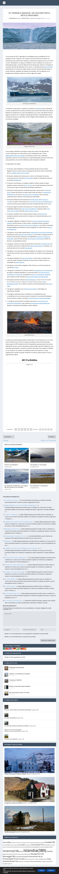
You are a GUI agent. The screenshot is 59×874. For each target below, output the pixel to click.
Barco (12, 842)
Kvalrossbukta (20, 262)
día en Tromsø (27, 185)
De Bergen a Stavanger (38, 465)
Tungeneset (46, 192)
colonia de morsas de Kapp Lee (30, 225)
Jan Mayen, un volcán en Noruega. (15, 572)
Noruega (37, 18)
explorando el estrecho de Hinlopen (42, 232)
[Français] (12, 648)
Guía (42, 847)
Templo (27, 861)
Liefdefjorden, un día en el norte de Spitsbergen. (19, 522)
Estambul (28, 845)
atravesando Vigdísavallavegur (40, 303)
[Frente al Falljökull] (16, 455)
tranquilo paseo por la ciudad (20, 173)
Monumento (20, 854)
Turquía (43, 861)
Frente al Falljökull (11, 465)
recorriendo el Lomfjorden (35, 239)
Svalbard (21, 861)
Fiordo (46, 845)
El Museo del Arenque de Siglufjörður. (16, 557)
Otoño (18, 856)
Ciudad (50, 842)
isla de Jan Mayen (27, 258)
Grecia (27, 847)
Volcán (9, 863)
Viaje (5, 863)
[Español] (25, 648)
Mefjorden (11, 194)
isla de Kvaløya (28, 178)
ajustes (6, 872)
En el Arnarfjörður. (10, 579)
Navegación (37, 854)
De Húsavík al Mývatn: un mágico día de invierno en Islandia (16, 486)
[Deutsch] (14, 648)
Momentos (12, 854)
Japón (5, 854)
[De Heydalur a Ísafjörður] (42, 476)
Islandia (32, 18)
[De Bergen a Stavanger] (42, 455)
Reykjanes (43, 859)
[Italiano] (20, 648)
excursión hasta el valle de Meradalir (39, 298)
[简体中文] (7, 648)
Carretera (18, 842)
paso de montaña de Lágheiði (41, 274)
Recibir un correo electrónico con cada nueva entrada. (20, 636)
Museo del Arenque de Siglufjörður (37, 277)
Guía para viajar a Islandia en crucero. (15, 536)
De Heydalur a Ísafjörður (39, 486)
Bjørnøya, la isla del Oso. (12, 529)
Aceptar (41, 870)
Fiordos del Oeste (12, 847)
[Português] (22, 648)
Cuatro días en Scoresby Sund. (13, 600)
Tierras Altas (35, 861)
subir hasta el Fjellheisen (29, 209)
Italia (49, 851)
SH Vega (15, 267)
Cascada (41, 842)
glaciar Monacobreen (36, 246)
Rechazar (51, 870)
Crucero (6, 845)
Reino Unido (36, 859)
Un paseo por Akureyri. (11, 500)
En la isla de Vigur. (10, 586)
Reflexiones (28, 859)
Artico (6, 842)
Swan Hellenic (48, 67)
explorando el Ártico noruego (15, 155)
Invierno (11, 851)
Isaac (18, 18)
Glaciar (21, 847)
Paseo (25, 856)
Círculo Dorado (14, 845)
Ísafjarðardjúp (30, 280)
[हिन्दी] (17, 648)
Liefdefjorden (45, 244)
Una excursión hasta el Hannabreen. (15, 565)
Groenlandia (34, 847)
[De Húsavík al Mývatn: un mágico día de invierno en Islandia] (16, 476)
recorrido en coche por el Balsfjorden (40, 202)
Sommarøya (34, 199)
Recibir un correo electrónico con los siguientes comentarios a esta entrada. (26, 633)
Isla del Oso (43, 214)
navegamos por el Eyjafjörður (43, 270)
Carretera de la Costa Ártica (29, 842)
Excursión (37, 844)
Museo (27, 854)
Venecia (49, 861)
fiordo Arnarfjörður (31, 289)
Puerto (21, 859)
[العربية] (4, 648)
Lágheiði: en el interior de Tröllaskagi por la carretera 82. (21, 548)
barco (40, 108)
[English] (9, 648)
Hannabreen (28, 248)
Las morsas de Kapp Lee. (12, 593)
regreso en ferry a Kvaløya (30, 194)
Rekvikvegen (17, 180)
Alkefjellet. (8, 541)
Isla (21, 851)
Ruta (14, 861)
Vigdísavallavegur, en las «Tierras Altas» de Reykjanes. (20, 505)
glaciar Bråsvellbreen (26, 234)
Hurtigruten (48, 847)
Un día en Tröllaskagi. (11, 514)
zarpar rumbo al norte (31, 211)
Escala (21, 845)
